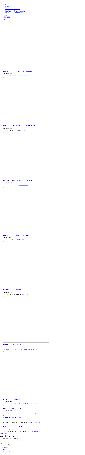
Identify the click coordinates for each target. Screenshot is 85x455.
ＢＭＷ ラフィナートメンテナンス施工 (12, 408)
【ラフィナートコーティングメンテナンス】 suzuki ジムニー (18, 71)
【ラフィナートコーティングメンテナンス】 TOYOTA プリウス (19, 125)
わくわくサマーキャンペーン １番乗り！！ (14, 417)
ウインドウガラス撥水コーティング (12, 13)
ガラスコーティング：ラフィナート (12, 9)
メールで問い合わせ (7, 451)
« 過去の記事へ (3, 433)
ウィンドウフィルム (9, 15)
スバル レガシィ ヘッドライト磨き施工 (13, 426)
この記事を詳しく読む (24, 75)
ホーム (4, 2)
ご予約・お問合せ (6, 17)
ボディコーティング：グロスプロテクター (14, 12)
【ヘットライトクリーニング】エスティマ (13, 344)
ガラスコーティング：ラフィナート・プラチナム (15, 7)
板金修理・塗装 (8, 6)
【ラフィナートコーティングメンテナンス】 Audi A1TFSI (17, 180)
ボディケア (2, 19)
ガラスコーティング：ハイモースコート (13, 10)
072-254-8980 (5, 449)
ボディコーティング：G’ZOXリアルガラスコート (15, 11)
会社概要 (4, 4)
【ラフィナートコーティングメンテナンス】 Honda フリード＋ (19, 235)
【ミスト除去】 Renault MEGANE (12, 289)
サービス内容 (5, 5)
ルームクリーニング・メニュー (11, 16)
